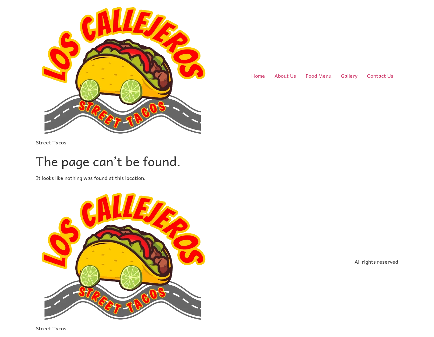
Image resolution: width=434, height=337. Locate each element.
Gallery (349, 75)
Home (258, 75)
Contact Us (380, 75)
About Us (285, 75)
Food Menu (318, 75)
